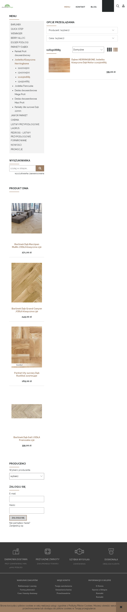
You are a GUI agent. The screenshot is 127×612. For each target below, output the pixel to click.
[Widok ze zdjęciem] (109, 49)
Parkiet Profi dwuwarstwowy (22, 53)
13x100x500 (24, 72)
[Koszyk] (108, 6)
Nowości (16, 145)
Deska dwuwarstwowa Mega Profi (26, 92)
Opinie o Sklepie (99, 589)
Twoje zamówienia (63, 586)
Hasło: (12, 505)
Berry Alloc (18, 38)
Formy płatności (27, 589)
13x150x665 (23, 81)
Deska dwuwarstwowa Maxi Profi (26, 101)
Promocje (17, 149)
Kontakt (99, 593)
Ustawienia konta (63, 589)
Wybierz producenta (19, 470)
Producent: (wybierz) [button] (59, 30)
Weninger (16, 33)
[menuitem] (67, 7)
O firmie (99, 586)
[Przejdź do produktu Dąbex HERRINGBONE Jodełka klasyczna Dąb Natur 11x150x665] (59, 65)
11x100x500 (23, 68)
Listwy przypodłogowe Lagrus (25, 126)
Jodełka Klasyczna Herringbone (25, 61)
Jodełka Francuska (24, 86)
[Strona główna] (7, 6)
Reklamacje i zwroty (27, 586)
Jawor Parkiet (19, 115)
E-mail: (12, 493)
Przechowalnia (63, 593)
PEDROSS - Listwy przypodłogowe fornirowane (21, 136)
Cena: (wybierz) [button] (56, 38)
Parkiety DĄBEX (19, 47)
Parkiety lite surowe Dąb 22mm (27, 109)
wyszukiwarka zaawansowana (29, 173)
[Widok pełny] (115, 49)
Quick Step (17, 29)
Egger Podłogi (19, 42)
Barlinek (16, 24)
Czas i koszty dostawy (27, 593)
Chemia (15, 120)
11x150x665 (24, 77)
